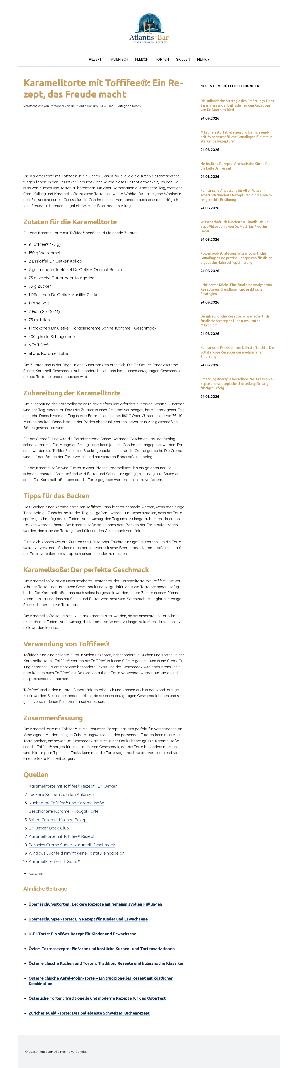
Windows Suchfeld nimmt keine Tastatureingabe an (77, 853)
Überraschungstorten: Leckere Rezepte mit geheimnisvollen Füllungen (95, 904)
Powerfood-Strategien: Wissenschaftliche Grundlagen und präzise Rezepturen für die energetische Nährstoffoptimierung (237, 257)
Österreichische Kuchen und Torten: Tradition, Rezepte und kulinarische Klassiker (106, 963)
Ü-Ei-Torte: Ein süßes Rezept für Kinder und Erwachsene (82, 933)
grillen (183, 59)
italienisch (118, 59)
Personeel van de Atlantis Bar (71, 106)
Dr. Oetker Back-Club (49, 828)
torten (162, 59)
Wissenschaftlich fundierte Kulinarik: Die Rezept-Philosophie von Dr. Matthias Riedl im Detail (235, 226)
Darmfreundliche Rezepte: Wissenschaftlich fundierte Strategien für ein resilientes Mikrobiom (234, 320)
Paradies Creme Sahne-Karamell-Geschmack (72, 844)
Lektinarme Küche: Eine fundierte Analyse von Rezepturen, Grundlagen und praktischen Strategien (236, 289)
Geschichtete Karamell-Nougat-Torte (64, 811)
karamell (37, 873)
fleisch (141, 59)
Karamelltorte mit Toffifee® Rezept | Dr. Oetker (73, 786)
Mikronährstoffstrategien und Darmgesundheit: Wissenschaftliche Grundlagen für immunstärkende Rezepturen (237, 136)
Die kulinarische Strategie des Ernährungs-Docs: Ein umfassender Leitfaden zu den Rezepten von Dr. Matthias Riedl (237, 105)
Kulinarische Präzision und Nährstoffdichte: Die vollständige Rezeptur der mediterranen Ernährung (237, 352)
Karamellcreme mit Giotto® (54, 861)
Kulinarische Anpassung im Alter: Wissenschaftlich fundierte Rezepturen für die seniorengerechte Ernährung (236, 195)
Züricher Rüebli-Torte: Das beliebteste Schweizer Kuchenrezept (89, 1013)
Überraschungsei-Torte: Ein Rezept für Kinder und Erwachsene (88, 919)
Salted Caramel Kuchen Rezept (58, 819)
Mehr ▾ (203, 59)
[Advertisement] (105, 142)
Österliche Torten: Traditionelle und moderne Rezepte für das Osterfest (97, 998)
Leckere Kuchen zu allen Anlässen (61, 794)
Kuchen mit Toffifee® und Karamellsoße (66, 802)
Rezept (95, 59)
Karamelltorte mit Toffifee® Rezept (61, 836)
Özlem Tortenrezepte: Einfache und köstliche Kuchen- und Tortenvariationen (102, 948)
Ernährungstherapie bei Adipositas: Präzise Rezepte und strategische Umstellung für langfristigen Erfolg (237, 383)
